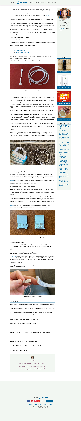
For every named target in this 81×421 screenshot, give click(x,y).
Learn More (48, 15)
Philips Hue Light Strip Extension (22, 52)
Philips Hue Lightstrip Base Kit (19, 50)
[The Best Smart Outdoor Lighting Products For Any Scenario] (24, 339)
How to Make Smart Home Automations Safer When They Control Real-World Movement (63, 163)
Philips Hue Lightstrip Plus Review (36, 345)
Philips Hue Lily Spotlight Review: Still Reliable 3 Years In (23, 323)
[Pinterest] (32, 401)
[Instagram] (35, 401)
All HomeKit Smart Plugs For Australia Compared (21, 332)
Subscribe (49, 401)
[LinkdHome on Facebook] (28, 401)
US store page (14, 256)
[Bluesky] (42, 401)
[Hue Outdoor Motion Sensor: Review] (18, 348)
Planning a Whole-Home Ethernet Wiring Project (64, 127)
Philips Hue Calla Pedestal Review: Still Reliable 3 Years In (23, 328)
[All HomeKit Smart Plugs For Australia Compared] (21, 330)
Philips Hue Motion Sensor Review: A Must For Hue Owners (24, 319)
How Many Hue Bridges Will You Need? (42, 332)
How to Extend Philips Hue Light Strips (19, 345)
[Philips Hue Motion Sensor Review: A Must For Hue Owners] (24, 317)
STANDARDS (49, 404)
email (62, 28)
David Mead (36, 13)
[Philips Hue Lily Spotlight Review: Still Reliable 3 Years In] (23, 321)
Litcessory (19, 111)
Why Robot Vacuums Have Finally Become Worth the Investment (64, 151)
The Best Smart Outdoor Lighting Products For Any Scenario (24, 341)
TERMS (44, 404)
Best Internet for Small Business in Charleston (64, 139)
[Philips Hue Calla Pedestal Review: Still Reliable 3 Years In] (23, 326)
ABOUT (30, 404)
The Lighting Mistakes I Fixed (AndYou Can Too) (64, 176)
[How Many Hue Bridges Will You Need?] (42, 330)
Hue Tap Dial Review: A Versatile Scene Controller (21, 337)
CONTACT (35, 404)
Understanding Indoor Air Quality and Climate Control (64, 156)
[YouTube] (38, 401)
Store (55, 2)
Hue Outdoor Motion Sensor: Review (18, 350)
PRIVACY (40, 404)
